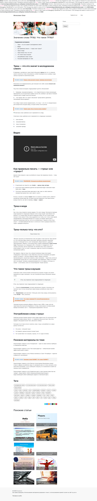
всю (30, 390)
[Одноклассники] (49, 404)
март (48, 395)
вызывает (48, 392)
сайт (34, 397)
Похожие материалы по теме (25, 58)
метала (38, 392)
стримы (21, 397)
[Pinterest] (56, 404)
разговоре (16, 400)
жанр (43, 392)
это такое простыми (31, 385)
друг (49, 397)
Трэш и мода (21, 50)
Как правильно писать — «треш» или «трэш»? (30, 48)
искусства (28, 392)
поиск (52, 395)
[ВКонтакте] (47, 404)
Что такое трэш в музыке (24, 54)
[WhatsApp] (54, 404)
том (44, 395)
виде (30, 397)
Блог (82, 15)
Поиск (64, 21)
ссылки (16, 392)
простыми (16, 395)
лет (41, 397)
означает (25, 390)
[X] (52, 404)
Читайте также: (33, 80)
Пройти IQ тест (74, 15)
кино (20, 390)
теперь (54, 397)
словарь (28, 395)
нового (15, 397)
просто (48, 390)
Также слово (51, 385)
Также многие (17, 387)
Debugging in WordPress (57, 2)
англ (26, 397)
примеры (22, 392)
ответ (37, 397)
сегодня (33, 395)
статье (15, 390)
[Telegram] (51, 404)
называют (39, 395)
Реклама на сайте (17, 495)
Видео (19, 46)
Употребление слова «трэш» (25, 56)
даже (33, 392)
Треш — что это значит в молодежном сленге (30, 44)
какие (45, 397)
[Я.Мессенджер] (45, 404)
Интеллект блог (20, 15)
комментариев (36, 390)
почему (54, 390)
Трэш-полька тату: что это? (25, 52)
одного (22, 395)
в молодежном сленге (19, 385)
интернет (43, 390)
